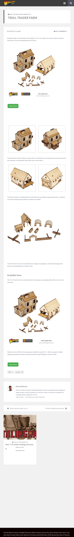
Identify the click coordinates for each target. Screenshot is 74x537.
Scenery (19, 372)
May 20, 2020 (20, 447)
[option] (20, 440)
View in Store (13, 106)
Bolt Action (13, 14)
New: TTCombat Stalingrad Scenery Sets (22, 444)
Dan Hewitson (21, 386)
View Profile (20, 397)
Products (25, 442)
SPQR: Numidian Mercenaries (55, 408)
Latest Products (25, 14)
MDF (10, 372)
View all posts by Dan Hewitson (35, 397)
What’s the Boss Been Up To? (19, 408)
